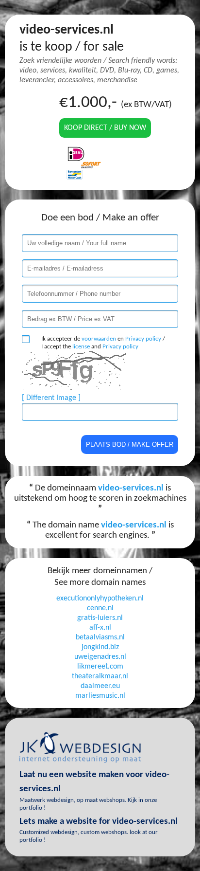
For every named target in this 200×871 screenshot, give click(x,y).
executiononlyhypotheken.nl (100, 598)
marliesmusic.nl (100, 696)
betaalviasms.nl (100, 637)
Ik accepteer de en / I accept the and (103, 343)
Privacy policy (143, 339)
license (81, 347)
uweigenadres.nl (100, 657)
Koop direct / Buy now (105, 128)
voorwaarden (99, 339)
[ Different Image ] (51, 398)
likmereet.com (100, 667)
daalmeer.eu (100, 686)
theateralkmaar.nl (100, 676)
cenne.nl (100, 608)
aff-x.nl (100, 628)
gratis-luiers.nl (100, 618)
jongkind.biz (100, 647)
